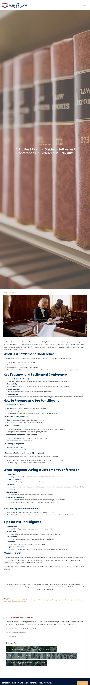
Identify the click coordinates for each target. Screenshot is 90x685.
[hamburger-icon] (84, 5)
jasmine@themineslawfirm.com (19, 632)
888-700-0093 (13, 636)
